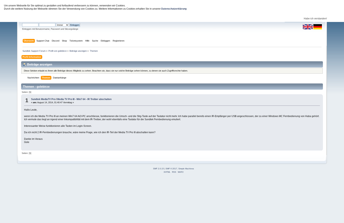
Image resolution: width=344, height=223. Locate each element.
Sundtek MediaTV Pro (43, 99)
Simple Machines (186, 168)
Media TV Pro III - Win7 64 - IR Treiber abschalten (84, 99)
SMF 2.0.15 (158, 168)
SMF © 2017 (171, 168)
